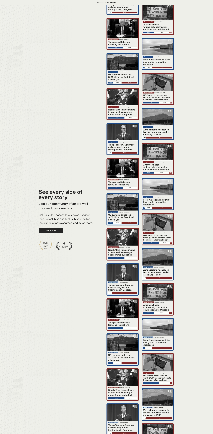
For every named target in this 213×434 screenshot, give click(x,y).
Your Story (111, 3)
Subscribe (51, 230)
